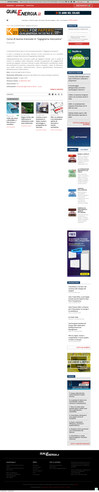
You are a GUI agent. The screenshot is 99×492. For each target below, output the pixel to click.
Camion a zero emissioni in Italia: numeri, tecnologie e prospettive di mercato (41, 122)
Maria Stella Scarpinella (41, 130)
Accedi (80, 2)
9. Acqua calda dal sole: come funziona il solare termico (77, 394)
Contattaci (30, 5)
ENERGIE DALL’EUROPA (82, 189)
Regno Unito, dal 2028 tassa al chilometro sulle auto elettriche (27, 120)
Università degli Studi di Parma (26, 86)
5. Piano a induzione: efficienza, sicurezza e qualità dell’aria (76, 423)
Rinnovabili (42, 20)
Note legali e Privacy (47, 487)
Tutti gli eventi (83, 347)
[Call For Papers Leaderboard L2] (35, 31)
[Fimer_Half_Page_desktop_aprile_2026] (78, 253)
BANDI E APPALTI (83, 154)
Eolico (58, 20)
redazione (76, 484)
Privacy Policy (3, 491)
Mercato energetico (50, 20)
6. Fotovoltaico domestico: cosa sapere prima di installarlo (78, 416)
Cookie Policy (56, 487)
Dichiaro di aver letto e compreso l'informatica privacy (78, 37)
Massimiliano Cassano (26, 126)
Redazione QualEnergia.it (56, 130)
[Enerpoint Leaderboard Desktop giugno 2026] (67, 13)
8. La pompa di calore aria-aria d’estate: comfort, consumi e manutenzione (78, 401)
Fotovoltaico (25, 20)
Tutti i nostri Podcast (80, 444)
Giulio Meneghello (11, 127)
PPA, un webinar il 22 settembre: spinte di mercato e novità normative (57, 122)
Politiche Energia (33, 20)
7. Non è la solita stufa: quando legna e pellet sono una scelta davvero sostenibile (78, 409)
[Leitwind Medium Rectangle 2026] (78, 137)
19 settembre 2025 (24, 81)
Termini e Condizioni (65, 487)
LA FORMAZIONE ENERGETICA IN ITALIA (83, 170)
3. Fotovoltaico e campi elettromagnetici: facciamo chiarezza (78, 437)
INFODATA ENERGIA (12, 1)
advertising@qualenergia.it (60, 468)
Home (8, 25)
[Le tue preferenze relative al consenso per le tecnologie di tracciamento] (96, 489)
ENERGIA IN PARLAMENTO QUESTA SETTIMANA (82, 210)
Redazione (10, 5)
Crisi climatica (64, 20)
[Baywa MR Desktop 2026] (78, 58)
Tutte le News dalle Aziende (81, 123)
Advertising (20, 5)
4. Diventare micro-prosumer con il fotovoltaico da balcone (79, 430)
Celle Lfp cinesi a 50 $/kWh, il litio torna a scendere (12, 121)
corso (40, 86)
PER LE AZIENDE (55, 462)
